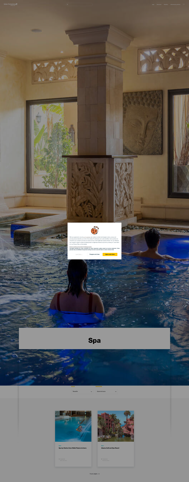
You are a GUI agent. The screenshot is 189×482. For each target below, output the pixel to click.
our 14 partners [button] (86, 237)
